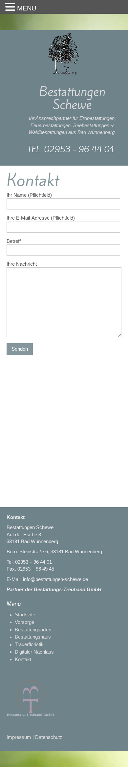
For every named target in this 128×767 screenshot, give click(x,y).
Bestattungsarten (33, 629)
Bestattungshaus (33, 637)
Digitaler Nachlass (34, 652)
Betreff (14, 241)
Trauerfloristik (29, 644)
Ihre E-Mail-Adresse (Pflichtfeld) (41, 218)
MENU (26, 8)
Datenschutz (48, 737)
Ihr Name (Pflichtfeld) (29, 195)
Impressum (19, 737)
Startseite (25, 614)
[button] (11, 7)
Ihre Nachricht (22, 264)
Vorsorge (24, 622)
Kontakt (23, 659)
